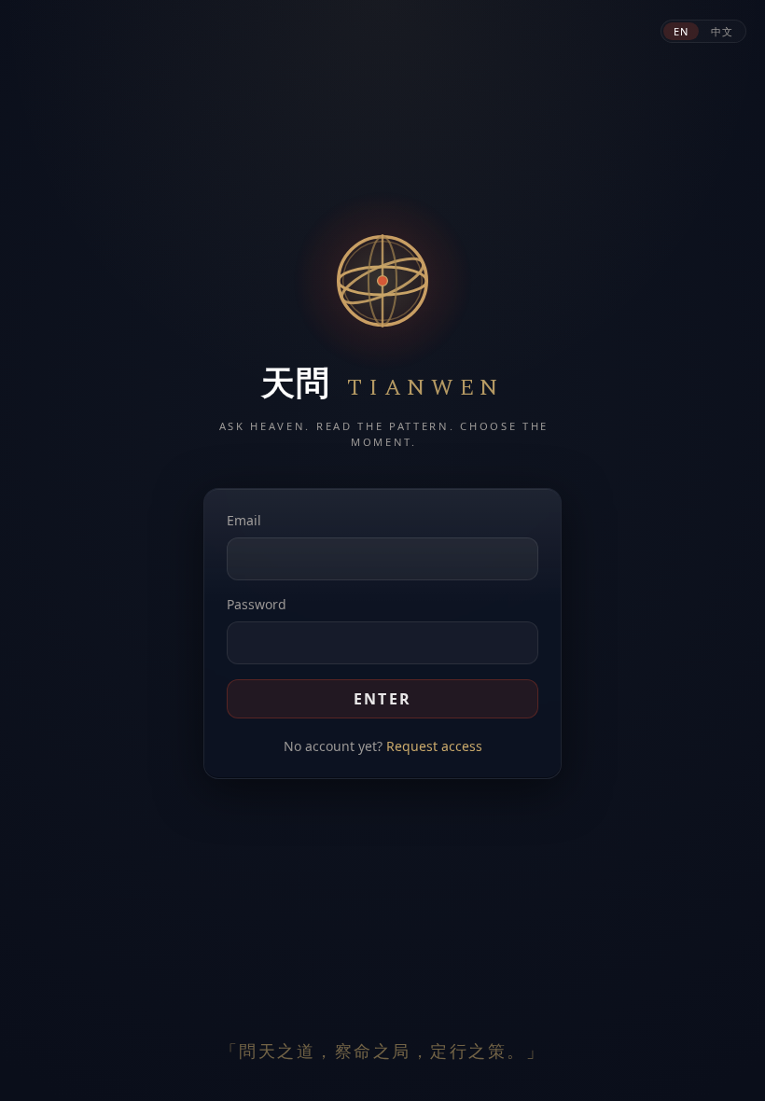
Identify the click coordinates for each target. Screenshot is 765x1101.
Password (256, 604)
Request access (434, 746)
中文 (722, 31)
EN (681, 31)
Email (244, 520)
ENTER (383, 699)
